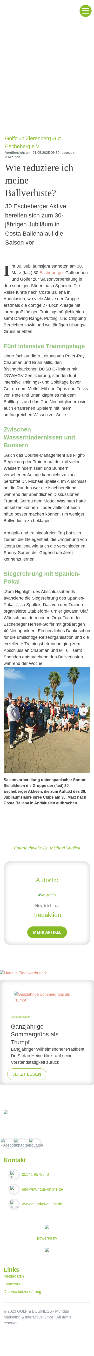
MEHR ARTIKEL (47, 932)
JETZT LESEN (26, 1074)
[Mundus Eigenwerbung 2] (23, 973)
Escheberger (52, 272)
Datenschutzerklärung (22, 1292)
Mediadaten (14, 1276)
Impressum (13, 1284)
